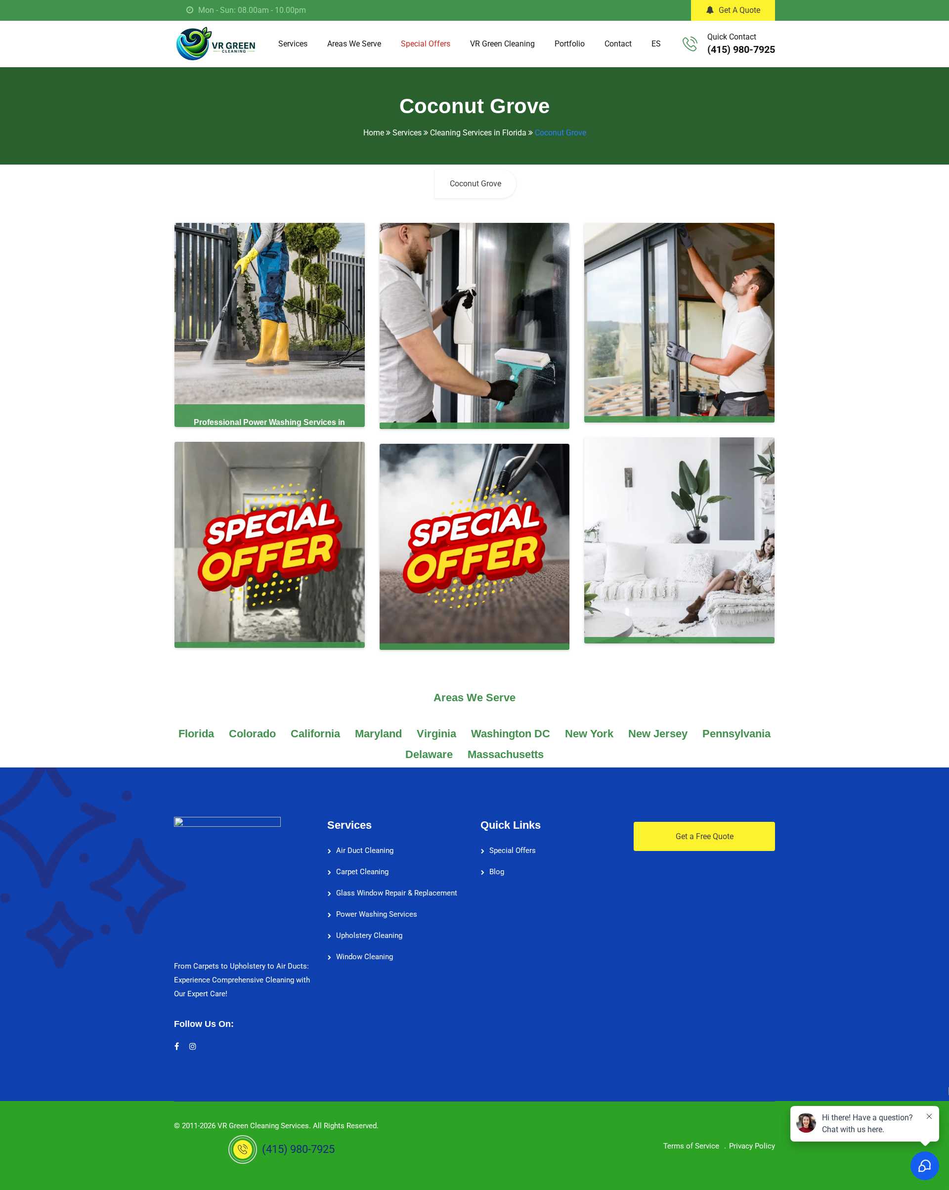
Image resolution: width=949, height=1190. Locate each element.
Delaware (429, 754)
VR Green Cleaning (502, 43)
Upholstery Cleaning (369, 935)
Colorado (252, 733)
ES (656, 43)
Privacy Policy (752, 1146)
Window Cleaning (364, 956)
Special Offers (425, 43)
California (315, 733)
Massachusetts (506, 754)
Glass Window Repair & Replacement (396, 893)
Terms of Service (691, 1146)
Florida (196, 733)
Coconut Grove (475, 183)
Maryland (378, 733)
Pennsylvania (736, 733)
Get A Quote (739, 10)
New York (589, 733)
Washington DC (510, 733)
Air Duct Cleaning (364, 850)
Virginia (436, 733)
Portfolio (570, 43)
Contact (618, 43)
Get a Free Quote (704, 836)
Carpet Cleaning (362, 871)
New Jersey (658, 733)
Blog (496, 871)
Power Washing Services (376, 914)
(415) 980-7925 (741, 49)
